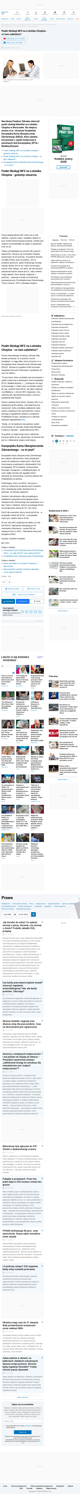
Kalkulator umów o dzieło (61, 333)
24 (54, 441)
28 (68, 441)
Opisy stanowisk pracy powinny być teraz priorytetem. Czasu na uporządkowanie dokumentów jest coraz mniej (64, 284)
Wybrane (73, 240)
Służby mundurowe (25, 898)
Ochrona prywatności (19, 1477)
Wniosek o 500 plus (59, 375)
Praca (31, 895)
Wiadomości (6, 895)
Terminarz (60, 435)
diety (23, 417)
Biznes (19, 19)
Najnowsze (65, 240)
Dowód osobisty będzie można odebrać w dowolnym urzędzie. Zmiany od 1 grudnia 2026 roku (63, 272)
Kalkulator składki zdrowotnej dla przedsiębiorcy (64, 320)
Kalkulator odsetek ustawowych (63, 348)
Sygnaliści (48, 898)
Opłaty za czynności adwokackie (64, 393)
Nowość (65, 156)
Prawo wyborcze (60, 898)
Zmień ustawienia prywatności (41, 1477)
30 (75, 441)
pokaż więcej (22, 1389)
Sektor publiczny (27, 19)
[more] (9, 574)
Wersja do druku (14, 580)
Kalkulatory (60, 315)
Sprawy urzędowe (68, 895)
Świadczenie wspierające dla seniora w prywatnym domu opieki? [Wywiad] (64, 300)
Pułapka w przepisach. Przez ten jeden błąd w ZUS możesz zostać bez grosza (63, 250)
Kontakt (29, 1480)
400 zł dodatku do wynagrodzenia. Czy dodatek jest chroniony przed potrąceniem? (64, 289)
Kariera (70, 1477)
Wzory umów (57, 372)
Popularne (56, 240)
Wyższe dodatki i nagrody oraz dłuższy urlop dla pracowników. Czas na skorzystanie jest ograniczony (63, 245)
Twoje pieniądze (44, 19)
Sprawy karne (40, 895)
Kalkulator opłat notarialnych (62, 350)
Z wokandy (38, 898)
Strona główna (5, 24)
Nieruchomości (60, 19)
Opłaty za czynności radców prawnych (62, 397)
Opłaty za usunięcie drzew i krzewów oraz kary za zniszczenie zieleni (64, 411)
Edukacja (70, 19)
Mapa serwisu (51, 1480)
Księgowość (5, 19)
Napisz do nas (36, 580)
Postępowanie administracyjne (63, 366)
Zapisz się (22, 1423)
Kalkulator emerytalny (60, 339)
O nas (5, 1477)
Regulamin (60, 1477)
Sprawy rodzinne (54, 895)
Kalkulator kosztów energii (62, 336)
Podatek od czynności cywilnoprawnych (60, 418)
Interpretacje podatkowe (61, 425)
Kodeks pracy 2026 (65, 160)
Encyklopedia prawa (9, 898)
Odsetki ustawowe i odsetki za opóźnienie (63, 383)
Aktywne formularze (65, 360)
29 (71, 441)
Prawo (36, 19)
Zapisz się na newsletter (26, 586)
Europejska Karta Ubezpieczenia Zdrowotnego (23, 548)
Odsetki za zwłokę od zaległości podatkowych (64, 389)
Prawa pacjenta (51, 24)
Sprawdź (65, 167)
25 (58, 441)
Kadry (13, 19)
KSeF (77, 19)
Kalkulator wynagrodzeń (61, 327)
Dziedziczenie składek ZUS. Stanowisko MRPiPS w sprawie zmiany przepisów (63, 267)
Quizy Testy (57, 422)
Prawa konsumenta (38, 24)
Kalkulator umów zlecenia (61, 330)
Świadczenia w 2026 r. (60, 510)
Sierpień (71, 435)
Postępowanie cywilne (60, 363)
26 (61, 441)
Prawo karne (57, 369)
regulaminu (28, 1417)
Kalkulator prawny (59, 353)
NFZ (4, 574)
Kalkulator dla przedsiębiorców (63, 324)
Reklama (39, 1480)
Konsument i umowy (24, 24)
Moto (52, 19)
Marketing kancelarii (23, 900)
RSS (21, 1480)
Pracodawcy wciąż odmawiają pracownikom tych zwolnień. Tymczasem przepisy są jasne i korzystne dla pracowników (63, 278)
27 (65, 441)
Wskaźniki (60, 378)
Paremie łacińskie (8, 900)
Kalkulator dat (57, 356)
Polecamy (54, 676)
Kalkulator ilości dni (59, 342)
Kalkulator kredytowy (60, 345)
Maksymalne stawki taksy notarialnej (61, 403)
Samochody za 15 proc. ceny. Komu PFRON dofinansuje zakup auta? (64, 256)
